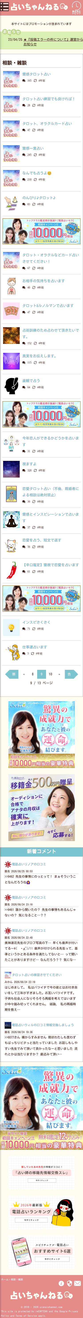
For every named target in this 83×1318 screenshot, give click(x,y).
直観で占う (31, 380)
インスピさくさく (36, 622)
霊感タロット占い (36, 74)
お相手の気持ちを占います (43, 281)
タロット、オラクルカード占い (47, 123)
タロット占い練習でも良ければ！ (48, 99)
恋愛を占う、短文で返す (41, 540)
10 (50, 674)
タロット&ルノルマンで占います (48, 305)
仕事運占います (34, 647)
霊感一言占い (33, 148)
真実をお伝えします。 (40, 356)
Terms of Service (26, 1315)
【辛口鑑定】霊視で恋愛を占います (50, 565)
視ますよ (29, 464)
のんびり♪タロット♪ (39, 198)
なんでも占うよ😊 (37, 173)
